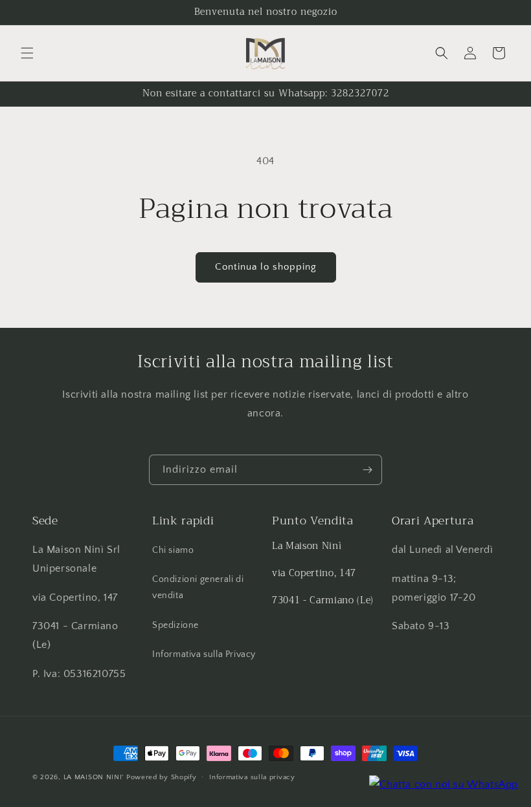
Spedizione (175, 625)
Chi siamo (173, 550)
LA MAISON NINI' (93, 777)
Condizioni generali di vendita (197, 587)
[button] (27, 53)
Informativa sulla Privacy (204, 654)
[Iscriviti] (367, 470)
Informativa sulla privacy (252, 777)
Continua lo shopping (266, 266)
